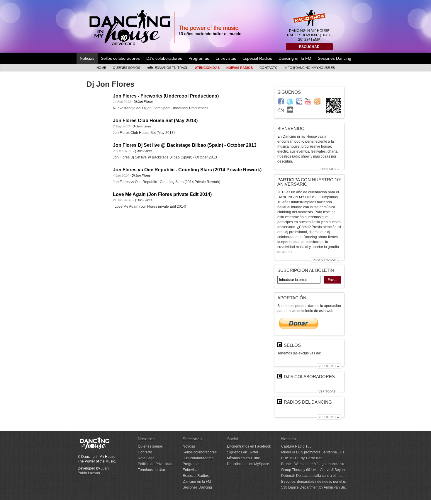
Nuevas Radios (239, 67)
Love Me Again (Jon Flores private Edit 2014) (162, 194)
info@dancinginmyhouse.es (309, 67)
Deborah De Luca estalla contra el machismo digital (322, 476)
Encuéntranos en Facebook (249, 446)
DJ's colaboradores (164, 58)
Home (101, 67)
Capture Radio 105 (296, 446)
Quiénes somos (150, 446)
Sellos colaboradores (120, 58)
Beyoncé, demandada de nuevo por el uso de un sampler (327, 481)
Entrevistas (226, 58)
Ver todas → (329, 366)
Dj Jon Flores (143, 101)
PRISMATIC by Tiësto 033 (301, 458)
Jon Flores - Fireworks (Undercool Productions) (166, 95)
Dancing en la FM (295, 58)
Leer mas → (330, 169)
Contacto (268, 67)
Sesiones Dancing (334, 58)
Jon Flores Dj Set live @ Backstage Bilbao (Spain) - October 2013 (185, 145)
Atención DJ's (207, 67)
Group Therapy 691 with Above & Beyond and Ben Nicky (326, 470)
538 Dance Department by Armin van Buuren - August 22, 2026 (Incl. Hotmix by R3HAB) (350, 487)
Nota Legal (146, 458)
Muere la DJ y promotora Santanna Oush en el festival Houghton (332, 452)
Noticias (87, 58)
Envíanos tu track (171, 67)
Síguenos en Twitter (242, 452)
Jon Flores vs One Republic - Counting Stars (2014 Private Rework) (187, 169)
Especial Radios (257, 58)
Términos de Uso (151, 470)
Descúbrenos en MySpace (248, 464)
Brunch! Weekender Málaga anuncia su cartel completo (325, 464)
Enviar (333, 280)
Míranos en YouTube (243, 458)
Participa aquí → (326, 259)
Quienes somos (126, 67)
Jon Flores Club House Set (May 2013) (155, 120)
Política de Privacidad (155, 464)
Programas (199, 58)
